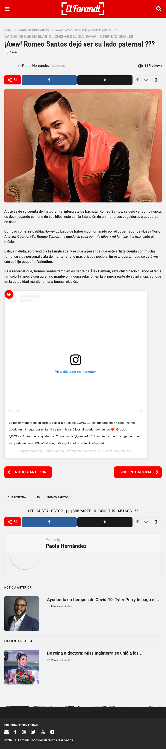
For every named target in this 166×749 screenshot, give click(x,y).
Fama (91, 36)
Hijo (37, 497)
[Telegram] (52, 732)
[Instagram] (24, 732)
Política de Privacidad (21, 725)
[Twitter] (33, 732)
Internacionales (116, 36)
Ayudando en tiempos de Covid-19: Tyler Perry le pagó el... (103, 599)
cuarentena (17, 497)
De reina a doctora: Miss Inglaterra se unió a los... (94, 653)
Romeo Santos (53, 451)
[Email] (6, 732)
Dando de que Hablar (25, 36)
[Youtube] (43, 732)
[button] (7, 9)
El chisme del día (66, 36)
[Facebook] (15, 732)
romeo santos (58, 497)
